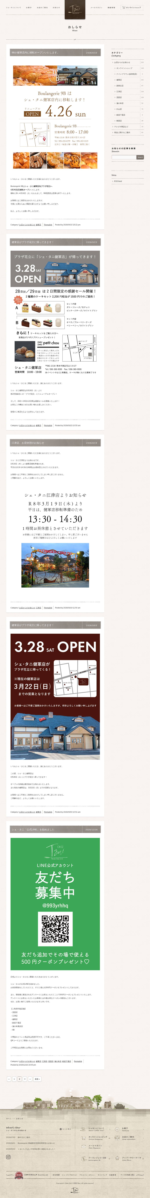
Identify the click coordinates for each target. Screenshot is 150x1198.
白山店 (129, 109)
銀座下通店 (66, 1061)
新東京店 (129, 86)
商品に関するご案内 (128, 132)
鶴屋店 (129, 121)
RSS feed (118, 181)
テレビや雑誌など (128, 127)
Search (140, 157)
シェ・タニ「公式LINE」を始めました (33, 829)
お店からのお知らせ (27, 225)
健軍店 (38, 225)
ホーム (8, 1118)
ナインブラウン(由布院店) (129, 74)
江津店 (38, 608)
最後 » (37, 1079)
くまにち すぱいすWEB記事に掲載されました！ (31, 1149)
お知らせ (19, 1118)
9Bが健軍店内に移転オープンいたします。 (35, 52)
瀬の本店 (57, 1061)
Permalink (48, 225)
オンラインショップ (130, 68)
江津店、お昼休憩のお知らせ (28, 443)
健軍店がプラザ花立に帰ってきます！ (33, 242)
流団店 (50, 1061)
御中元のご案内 (18, 1137)
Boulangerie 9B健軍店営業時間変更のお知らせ (30, 1143)
